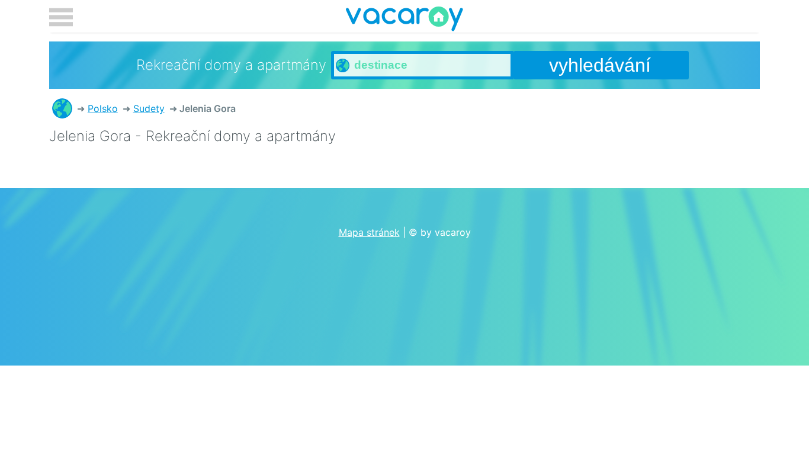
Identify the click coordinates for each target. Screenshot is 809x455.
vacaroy (404, 21)
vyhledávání (600, 65)
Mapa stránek (369, 232)
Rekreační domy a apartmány (62, 108)
